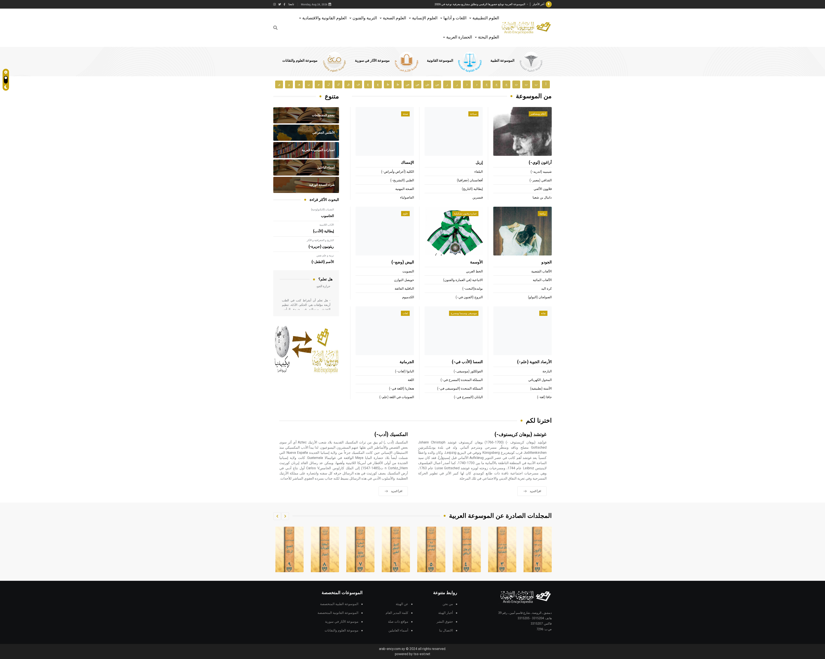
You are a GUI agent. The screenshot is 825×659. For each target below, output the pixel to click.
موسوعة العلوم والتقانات (300, 61)
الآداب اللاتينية (326, 224)
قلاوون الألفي (543, 189)
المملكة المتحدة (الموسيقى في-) (460, 388)
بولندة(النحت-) (472, 289)
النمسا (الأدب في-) (467, 362)
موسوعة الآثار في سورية (372, 61)
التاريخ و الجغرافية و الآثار (320, 240)
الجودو (546, 262)
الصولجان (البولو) (540, 297)
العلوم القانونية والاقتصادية (324, 17)
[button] (285, 516)
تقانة (543, 313)
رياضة (542, 213)
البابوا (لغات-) (404, 371)
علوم (405, 213)
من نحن (448, 604)
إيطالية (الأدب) (323, 231)
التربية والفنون (365, 17)
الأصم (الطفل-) (323, 262)
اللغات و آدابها (454, 17)
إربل (479, 163)
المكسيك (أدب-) (391, 434)
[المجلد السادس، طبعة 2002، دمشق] (431, 549)
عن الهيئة (402, 604)
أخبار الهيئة (445, 613)
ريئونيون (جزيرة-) (321, 247)
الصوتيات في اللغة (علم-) (396, 397)
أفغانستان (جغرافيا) (470, 180)
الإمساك (407, 163)
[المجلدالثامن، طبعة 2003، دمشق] (360, 549)
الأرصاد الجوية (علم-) (534, 362)
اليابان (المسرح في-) (468, 397)
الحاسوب (327, 216)
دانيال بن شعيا (542, 197)
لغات (405, 313)
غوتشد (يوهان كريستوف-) (521, 434)
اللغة (411, 380)
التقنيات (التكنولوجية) (322, 209)
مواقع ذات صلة (398, 621)
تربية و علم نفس (325, 255)
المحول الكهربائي (540, 380)
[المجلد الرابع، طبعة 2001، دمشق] (502, 549)
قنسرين (477, 197)
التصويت (408, 271)
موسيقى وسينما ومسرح (464, 313)
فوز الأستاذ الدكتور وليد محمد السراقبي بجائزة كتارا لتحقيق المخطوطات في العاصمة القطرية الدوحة (467, 4)
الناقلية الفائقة (404, 289)
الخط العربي (474, 271)
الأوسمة (476, 262)
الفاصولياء (407, 197)
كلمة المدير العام (397, 613)
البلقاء (478, 172)
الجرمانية (407, 362)
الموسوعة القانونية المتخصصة (338, 613)
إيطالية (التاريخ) (472, 189)
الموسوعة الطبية (502, 61)
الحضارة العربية (459, 37)
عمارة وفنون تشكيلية (465, 213)
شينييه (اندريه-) (541, 172)
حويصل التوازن (404, 280)
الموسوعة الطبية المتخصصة (339, 604)
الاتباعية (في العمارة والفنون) (463, 280)
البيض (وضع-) (402, 262)
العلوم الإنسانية (424, 17)
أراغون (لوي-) (540, 163)
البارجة (547, 371)
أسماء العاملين (398, 630)
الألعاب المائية (542, 280)
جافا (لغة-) (544, 397)
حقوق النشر (445, 621)
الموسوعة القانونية (440, 61)
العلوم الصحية (394, 17)
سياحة (473, 113)
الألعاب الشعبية (541, 271)
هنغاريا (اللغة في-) (401, 388)
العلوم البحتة (488, 37)
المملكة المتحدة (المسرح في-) (462, 380)
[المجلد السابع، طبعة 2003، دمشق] (396, 549)
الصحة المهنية (404, 189)
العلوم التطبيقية (485, 17)
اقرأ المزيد (535, 491)
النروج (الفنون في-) (469, 297)
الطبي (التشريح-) (402, 180)
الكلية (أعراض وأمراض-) (397, 172)
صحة (405, 113)
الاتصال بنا (446, 630)
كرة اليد (546, 289)
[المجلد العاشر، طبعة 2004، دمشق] (290, 549)
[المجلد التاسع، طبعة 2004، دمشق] (325, 549)
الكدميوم (408, 297)
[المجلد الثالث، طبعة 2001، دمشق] (538, 549)
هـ (299, 84)
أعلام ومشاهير (538, 113)
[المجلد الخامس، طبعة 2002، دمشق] (467, 549)
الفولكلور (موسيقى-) (468, 371)
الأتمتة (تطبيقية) (541, 388)
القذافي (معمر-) (541, 180)
